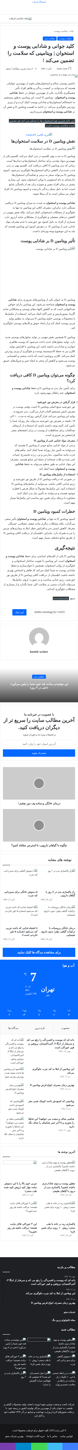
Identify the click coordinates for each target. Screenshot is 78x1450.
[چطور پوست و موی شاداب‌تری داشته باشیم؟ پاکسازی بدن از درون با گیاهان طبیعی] (58, 1170)
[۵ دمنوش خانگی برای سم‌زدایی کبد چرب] (20, 878)
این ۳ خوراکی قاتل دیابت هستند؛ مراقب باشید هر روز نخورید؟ (22, 1228)
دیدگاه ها (13, 1028)
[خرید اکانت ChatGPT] (39, 134)
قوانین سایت (66, 1436)
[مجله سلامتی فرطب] (20, 18)
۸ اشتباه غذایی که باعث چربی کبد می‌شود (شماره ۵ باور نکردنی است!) (22, 931)
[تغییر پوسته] (7, 20)
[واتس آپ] (39, 1446)
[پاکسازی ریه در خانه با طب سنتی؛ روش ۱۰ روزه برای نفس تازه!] (58, 1210)
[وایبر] (8, 1446)
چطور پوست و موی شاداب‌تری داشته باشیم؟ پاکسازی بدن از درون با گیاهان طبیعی (58, 1187)
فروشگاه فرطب (39, 2)
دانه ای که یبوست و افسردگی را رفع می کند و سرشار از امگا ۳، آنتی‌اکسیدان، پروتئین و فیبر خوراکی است (50, 1044)
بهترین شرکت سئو (14, 1436)
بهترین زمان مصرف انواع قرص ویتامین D (52, 1085)
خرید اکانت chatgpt (35, 1436)
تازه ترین (40, 1028)
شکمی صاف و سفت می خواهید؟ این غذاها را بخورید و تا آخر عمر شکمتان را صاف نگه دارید (51, 1123)
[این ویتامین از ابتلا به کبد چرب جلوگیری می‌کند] (14, 1074)
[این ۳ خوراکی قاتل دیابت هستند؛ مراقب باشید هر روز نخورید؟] (20, 1210)
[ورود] (64, 20)
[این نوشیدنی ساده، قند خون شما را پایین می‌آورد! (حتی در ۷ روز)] (14, 1344)
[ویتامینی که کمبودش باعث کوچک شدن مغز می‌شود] (14, 1106)
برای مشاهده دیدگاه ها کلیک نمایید (39, 952)
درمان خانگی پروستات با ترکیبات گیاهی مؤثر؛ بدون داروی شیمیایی (58, 931)
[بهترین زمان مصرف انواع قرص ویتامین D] (14, 1090)
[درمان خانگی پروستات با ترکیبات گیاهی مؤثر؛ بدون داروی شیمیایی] (57, 915)
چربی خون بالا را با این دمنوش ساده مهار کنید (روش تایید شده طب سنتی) (20, 1187)
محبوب (65, 1028)
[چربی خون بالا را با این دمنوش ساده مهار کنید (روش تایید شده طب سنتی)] (20, 1170)
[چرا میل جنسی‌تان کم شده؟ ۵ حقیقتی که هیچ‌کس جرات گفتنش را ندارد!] (39, 1378)
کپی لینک (19, 612)
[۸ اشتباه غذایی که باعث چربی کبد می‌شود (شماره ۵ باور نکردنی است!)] (20, 915)
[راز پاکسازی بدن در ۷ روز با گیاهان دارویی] (57, 878)
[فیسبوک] (70, 1446)
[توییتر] (54, 1446)
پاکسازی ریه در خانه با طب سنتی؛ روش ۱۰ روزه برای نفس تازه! (58, 1228)
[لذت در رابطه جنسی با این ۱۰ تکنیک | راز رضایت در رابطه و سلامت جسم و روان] (63, 1378)
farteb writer (39, 651)
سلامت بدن (50, 38)
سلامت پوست (61, 31)
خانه (71, 31)
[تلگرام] (23, 1446)
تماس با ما (52, 1436)
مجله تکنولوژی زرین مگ (63, 1320)
